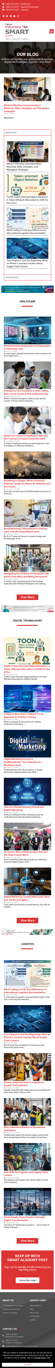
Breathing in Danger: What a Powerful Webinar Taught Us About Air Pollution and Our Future (27, 483)
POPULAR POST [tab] (11, 277)
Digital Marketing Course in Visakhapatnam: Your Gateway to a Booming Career (23, 762)
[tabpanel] (27, 204)
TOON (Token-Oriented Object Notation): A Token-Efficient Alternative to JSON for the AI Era (27, 200)
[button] (52, 31)
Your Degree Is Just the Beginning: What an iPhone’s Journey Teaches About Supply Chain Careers (27, 263)
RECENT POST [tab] (11, 132)
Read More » (9, 118)
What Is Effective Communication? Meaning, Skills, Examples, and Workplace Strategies (26, 108)
